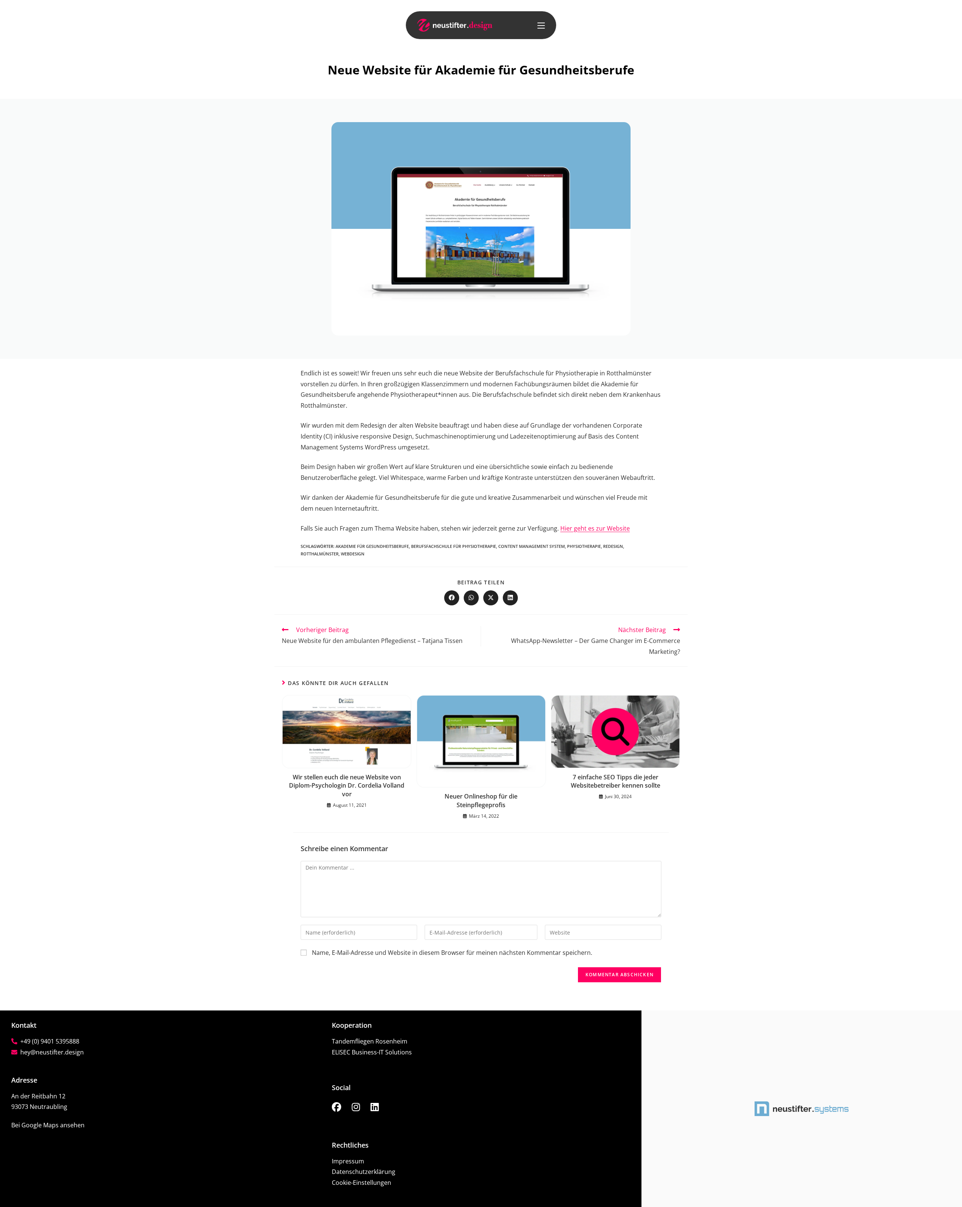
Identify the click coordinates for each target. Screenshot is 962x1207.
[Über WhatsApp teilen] (471, 597)
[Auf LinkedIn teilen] (510, 597)
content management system (531, 546)
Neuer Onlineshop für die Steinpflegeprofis (481, 800)
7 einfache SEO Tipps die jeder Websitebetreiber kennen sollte (615, 781)
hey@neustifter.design (50, 1052)
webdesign (353, 554)
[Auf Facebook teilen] (451, 597)
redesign (613, 546)
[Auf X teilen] (490, 597)
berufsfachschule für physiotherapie (453, 546)
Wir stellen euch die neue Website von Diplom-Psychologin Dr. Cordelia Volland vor (346, 785)
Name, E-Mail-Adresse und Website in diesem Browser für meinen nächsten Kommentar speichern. (452, 952)
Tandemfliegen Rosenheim (369, 1041)
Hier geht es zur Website (595, 528)
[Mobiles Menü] (541, 25)
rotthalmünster (320, 554)
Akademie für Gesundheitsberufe (372, 546)
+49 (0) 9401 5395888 (48, 1041)
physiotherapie (584, 546)
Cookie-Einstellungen (361, 1182)
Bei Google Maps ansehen (48, 1125)
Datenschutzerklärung (363, 1172)
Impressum (348, 1161)
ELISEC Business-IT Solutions (372, 1052)
